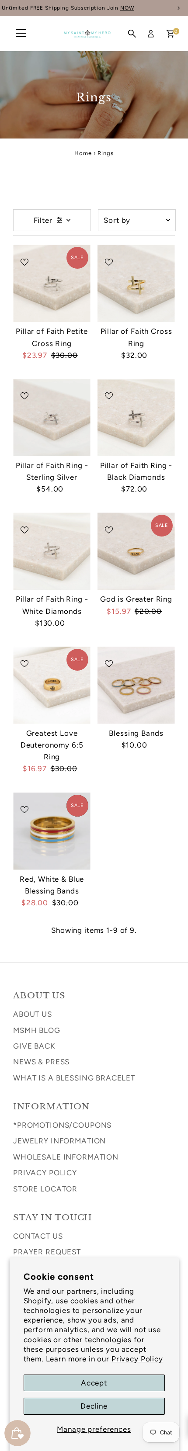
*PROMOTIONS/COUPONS (62, 1125)
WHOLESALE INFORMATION (65, 1157)
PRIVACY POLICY (45, 1172)
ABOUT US (32, 1014)
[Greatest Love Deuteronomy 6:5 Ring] (52, 685)
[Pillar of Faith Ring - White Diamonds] (52, 551)
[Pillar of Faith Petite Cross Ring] (52, 283)
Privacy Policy (137, 1358)
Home (82, 153)
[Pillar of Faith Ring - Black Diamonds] (136, 417)
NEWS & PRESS (41, 1061)
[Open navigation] (21, 34)
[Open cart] (170, 34)
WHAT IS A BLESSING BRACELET (74, 1078)
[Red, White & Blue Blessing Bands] (52, 831)
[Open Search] (132, 34)
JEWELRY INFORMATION (59, 1140)
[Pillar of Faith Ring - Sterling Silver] (52, 417)
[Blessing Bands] (136, 685)
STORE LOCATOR (45, 1188)
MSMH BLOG (36, 1030)
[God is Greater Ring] (136, 551)
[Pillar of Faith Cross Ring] (136, 283)
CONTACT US (38, 1236)
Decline (94, 1406)
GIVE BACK (34, 1046)
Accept (94, 1382)
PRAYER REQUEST (47, 1251)
